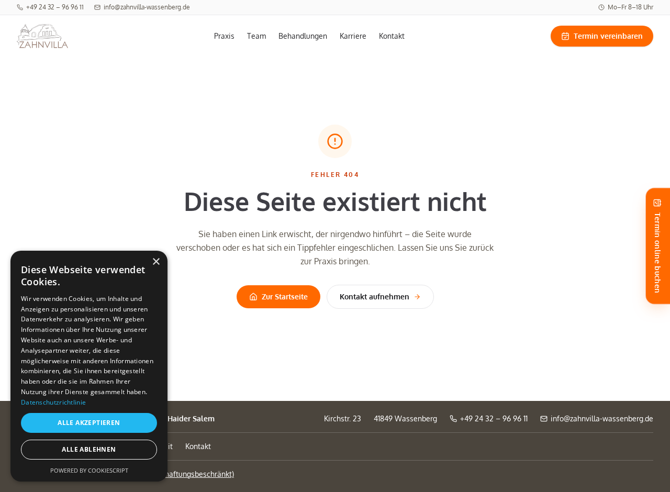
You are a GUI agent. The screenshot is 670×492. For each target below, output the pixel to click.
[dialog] (89, 366)
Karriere (353, 35)
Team (256, 35)
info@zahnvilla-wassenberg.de (142, 7)
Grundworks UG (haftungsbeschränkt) (171, 473)
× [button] (156, 262)
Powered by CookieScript (89, 470)
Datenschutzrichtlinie (53, 402)
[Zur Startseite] (42, 36)
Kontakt (392, 35)
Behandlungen (302, 35)
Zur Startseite (285, 296)
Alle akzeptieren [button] (89, 422)
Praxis (224, 35)
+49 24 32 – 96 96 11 (50, 7)
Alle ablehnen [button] (89, 449)
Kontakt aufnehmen (374, 296)
